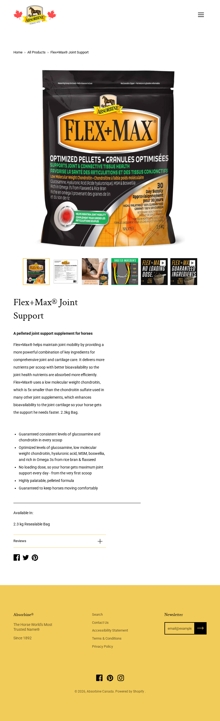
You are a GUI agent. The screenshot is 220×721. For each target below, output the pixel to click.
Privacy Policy (102, 646)
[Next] (193, 158)
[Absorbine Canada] (34, 15)
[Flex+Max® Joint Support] (36, 271)
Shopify (138, 691)
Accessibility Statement (110, 630)
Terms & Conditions (107, 638)
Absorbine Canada (100, 691)
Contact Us (100, 623)
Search (97, 614)
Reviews (19, 541)
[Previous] (26, 158)
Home (18, 52)
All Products (36, 52)
